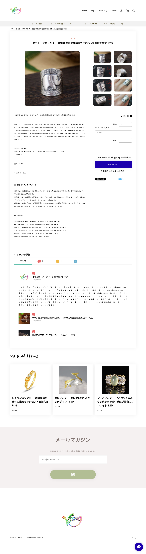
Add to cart (113, 164)
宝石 (71, 23)
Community (102, 11)
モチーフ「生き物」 (56, 23)
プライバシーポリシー (16, 537)
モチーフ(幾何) (109, 23)
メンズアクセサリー (92, 23)
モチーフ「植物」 (37, 23)
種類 (115, 124)
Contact (113, 11)
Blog (92, 11)
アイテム (19, 23)
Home (11, 28)
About (84, 11)
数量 (115, 140)
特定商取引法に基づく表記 (35, 537)
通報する (121, 179)
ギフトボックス (102, 128)
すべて (23, 261)
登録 (73, 474)
